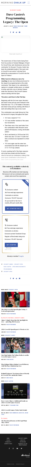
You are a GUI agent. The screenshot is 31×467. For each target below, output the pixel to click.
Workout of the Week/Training (22, 444)
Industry (22, 440)
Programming (8, 269)
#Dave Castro (9, 381)
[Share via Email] (19, 32)
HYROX (8, 440)
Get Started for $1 (14, 208)
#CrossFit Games (10, 335)
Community (8, 441)
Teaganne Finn (14, 405)
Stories (5, 418)
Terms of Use (10, 464)
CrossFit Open (18, 264)
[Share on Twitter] (13, 32)
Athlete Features (8, 317)
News (8, 438)
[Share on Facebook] (10, 32)
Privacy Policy (20, 464)
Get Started (11, 245)
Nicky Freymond (11, 313)
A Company (28, 455)
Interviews (23, 441)
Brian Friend (17, 26)
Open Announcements (18, 266)
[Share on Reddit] (16, 32)
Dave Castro (7, 266)
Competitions (8, 443)
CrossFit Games (16, 10)
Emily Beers (10, 359)
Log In (21, 256)
